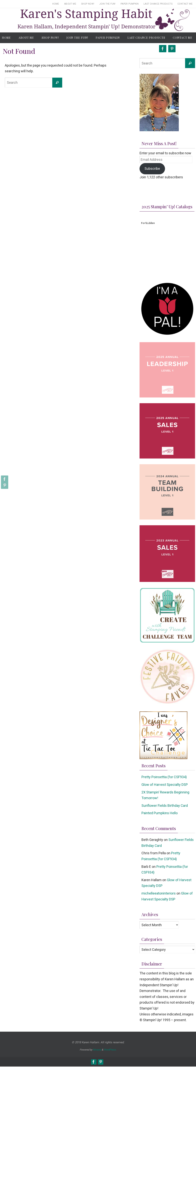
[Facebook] (4, 479)
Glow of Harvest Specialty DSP (164, 785)
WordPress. (110, 1049)
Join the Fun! (107, 3)
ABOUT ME (70, 3)
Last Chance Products (158, 3)
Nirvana (97, 1049)
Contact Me (185, 3)
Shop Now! (87, 3)
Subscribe (152, 169)
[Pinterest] (4, 485)
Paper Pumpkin (130, 3)
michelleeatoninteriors (158, 893)
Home (55, 3)
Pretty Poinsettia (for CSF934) (164, 777)
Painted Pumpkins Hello (159, 813)
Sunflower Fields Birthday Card (164, 806)
